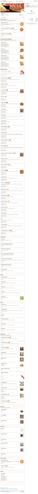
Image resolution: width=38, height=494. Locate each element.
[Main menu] (1, 1)
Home (1, 487)
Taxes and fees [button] (30, 19)
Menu (3, 487)
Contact (6, 487)
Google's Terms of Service (5, 491)
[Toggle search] (23, 17)
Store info (21, 14)
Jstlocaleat (22, 491)
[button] (12, 24)
